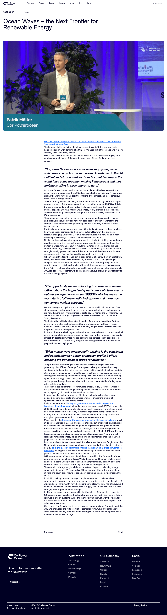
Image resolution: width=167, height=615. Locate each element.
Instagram (137, 574)
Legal (103, 582)
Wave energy (74, 569)
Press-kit (104, 578)
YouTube (136, 566)
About (72, 3)
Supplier (104, 574)
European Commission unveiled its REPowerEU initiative (89, 420)
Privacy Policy (140, 605)
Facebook (137, 570)
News (80, 3)
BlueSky (136, 578)
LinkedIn (136, 562)
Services (52, 3)
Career (89, 3)
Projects (62, 3)
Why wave (30, 3)
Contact (104, 586)
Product (41, 3)
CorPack (72, 565)
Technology (73, 560)
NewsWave (105, 566)
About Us (104, 562)
